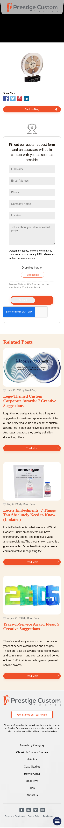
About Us (32, 795)
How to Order (32, 773)
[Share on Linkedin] (26, 98)
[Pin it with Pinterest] (19, 99)
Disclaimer (48, 816)
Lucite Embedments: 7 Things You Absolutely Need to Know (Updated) (29, 515)
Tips (32, 788)
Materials (32, 759)
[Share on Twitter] (13, 99)
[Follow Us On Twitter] (35, 810)
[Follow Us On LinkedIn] (28, 810)
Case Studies (32, 766)
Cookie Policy (34, 816)
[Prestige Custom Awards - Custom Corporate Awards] (32, 7)
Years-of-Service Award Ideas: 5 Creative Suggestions (31, 626)
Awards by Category (32, 745)
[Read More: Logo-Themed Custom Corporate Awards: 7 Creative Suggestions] (32, 367)
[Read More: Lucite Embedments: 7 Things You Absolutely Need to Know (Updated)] (32, 481)
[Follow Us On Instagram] (42, 810)
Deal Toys (32, 780)
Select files (33, 274)
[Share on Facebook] (6, 99)
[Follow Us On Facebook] (21, 810)
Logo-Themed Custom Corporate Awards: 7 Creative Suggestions (29, 401)
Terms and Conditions (15, 816)
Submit (23, 300)
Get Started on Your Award (32, 714)
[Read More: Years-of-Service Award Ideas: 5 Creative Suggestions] (32, 595)
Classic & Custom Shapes (32, 752)
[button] (57, 821)
